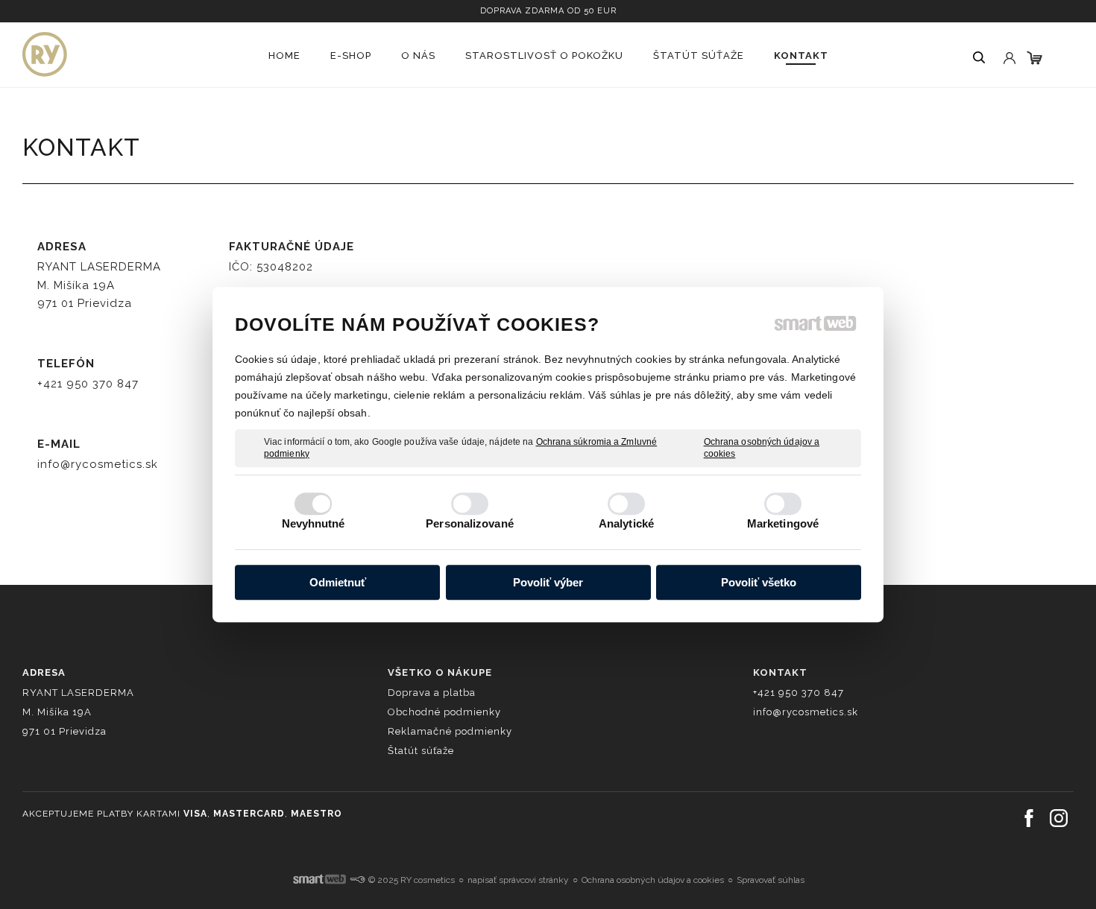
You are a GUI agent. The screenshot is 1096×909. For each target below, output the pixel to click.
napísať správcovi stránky (518, 880)
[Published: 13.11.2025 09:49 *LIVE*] (357, 880)
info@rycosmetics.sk (97, 464)
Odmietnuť (337, 582)
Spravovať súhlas (770, 880)
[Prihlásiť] (1008, 44)
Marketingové (783, 523)
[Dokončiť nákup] (1034, 58)
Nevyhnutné (313, 523)
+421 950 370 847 (88, 383)
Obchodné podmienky (444, 712)
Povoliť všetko (758, 582)
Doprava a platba (432, 692)
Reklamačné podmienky (450, 731)
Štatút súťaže (421, 750)
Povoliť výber (548, 582)
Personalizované (470, 523)
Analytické (626, 523)
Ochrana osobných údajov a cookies (762, 448)
